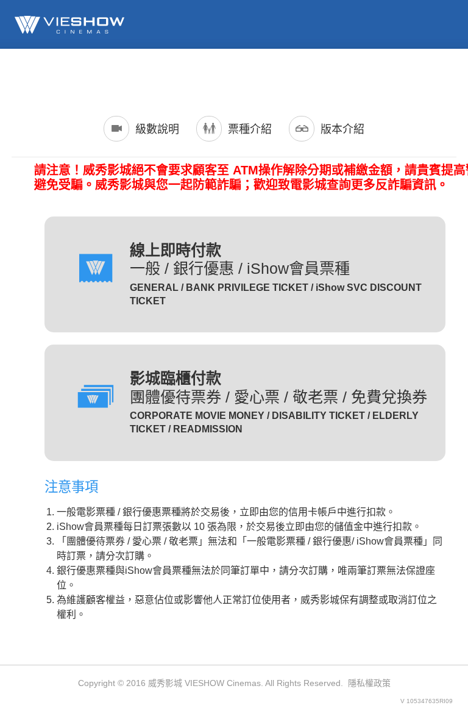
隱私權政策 (369, 683)
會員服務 (365, 77)
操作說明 (436, 77)
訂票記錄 (221, 77)
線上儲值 (293, 77)
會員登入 (149, 77)
